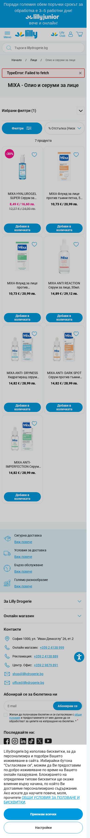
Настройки (43, 827)
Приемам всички (43, 814)
